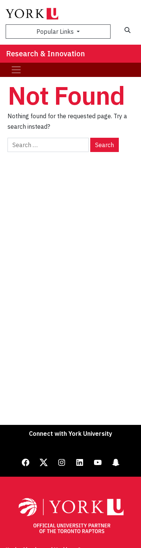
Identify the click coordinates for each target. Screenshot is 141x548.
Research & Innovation (45, 53)
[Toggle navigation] (16, 70)
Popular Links (55, 31)
